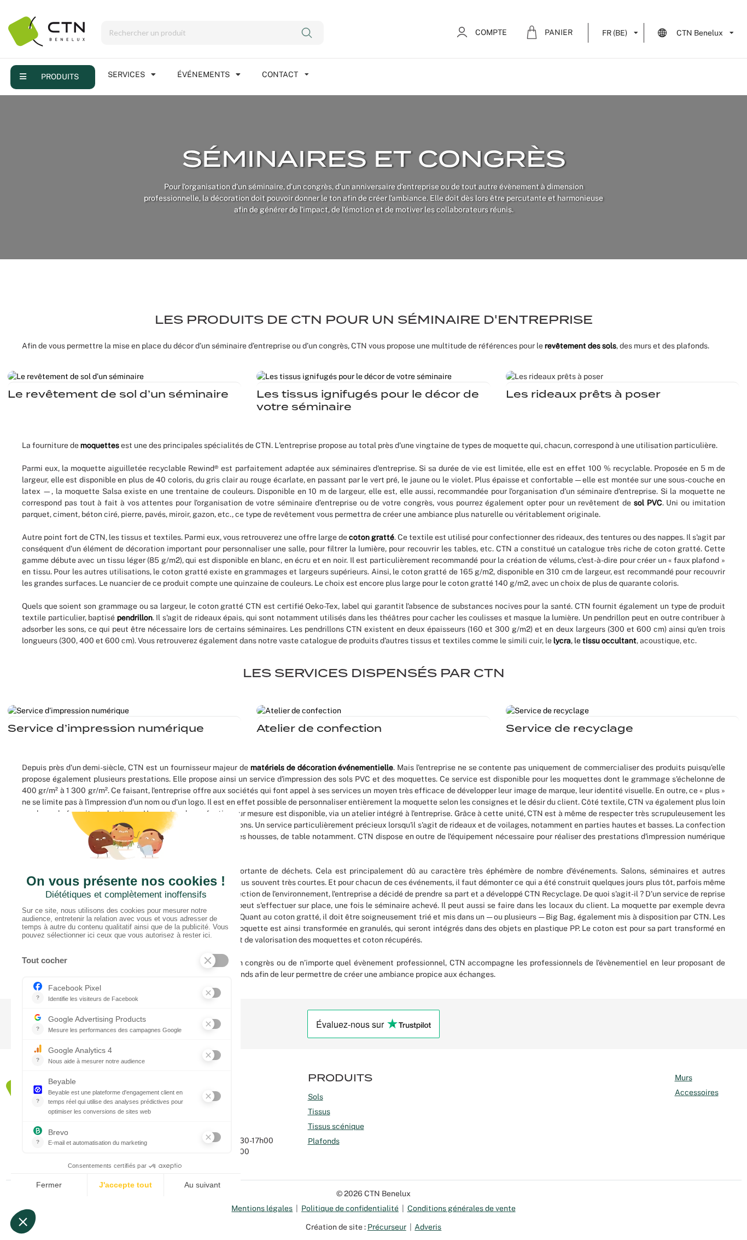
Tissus (319, 1111)
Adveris (428, 1226)
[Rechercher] (308, 33)
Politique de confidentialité (350, 1208)
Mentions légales (262, 1208)
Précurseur (386, 1226)
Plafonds (324, 1141)
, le (567, 640)
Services (126, 74)
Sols (315, 1096)
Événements (203, 74)
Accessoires (697, 1092)
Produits (60, 76)
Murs (683, 1077)
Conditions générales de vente (461, 1208)
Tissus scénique (336, 1126)
